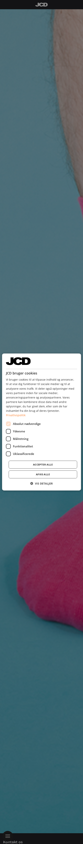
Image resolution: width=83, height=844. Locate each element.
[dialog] (41, 422)
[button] (41, 483)
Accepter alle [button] (43, 464)
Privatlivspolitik (15, 415)
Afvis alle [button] (43, 474)
